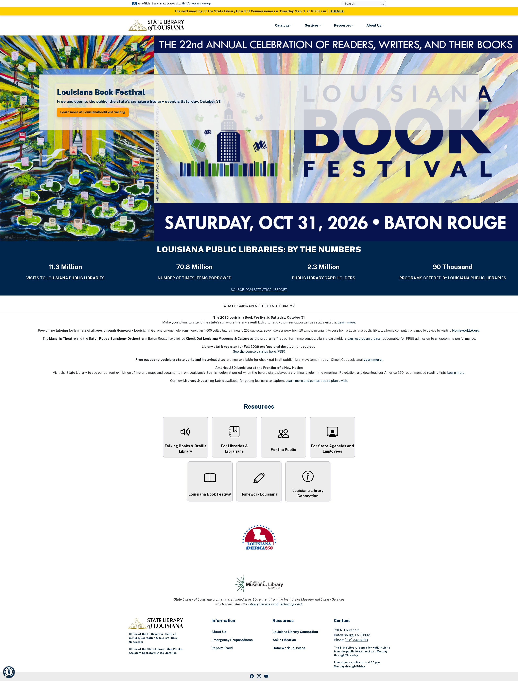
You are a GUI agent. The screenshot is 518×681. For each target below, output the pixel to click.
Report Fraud (222, 648)
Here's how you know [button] (195, 3)
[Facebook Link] (252, 676)
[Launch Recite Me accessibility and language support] (9, 672)
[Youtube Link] (266, 676)
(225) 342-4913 (356, 640)
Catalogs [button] (282, 25)
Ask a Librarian (284, 640)
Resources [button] (342, 25)
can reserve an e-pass (364, 338)
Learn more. (373, 360)
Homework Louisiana (289, 648)
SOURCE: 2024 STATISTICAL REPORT (259, 290)
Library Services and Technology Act (275, 604)
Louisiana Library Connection (295, 632)
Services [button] (312, 25)
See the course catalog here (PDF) (259, 351)
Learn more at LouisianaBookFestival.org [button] (92, 112)
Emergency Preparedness (232, 640)
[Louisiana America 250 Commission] (259, 538)
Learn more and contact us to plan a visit (316, 381)
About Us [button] (373, 25)
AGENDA (337, 11)
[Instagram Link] (259, 676)
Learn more (346, 322)
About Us (218, 632)
